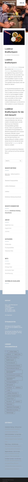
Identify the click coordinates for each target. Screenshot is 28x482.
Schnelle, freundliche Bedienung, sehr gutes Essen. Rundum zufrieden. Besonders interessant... (13, 463)
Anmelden (7, 263)
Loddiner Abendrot (11, 393)
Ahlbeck (8, 354)
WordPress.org (9, 273)
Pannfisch (9, 401)
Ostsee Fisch (10, 398)
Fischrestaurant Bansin (12, 368)
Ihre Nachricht (8, 315)
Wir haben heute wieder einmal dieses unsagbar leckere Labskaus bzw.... (13, 439)
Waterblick (9, 404)
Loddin (8, 390)
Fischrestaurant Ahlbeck (13, 365)
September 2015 (9, 225)
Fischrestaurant (10, 362)
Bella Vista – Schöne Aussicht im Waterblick (12, 174)
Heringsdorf (9, 384)
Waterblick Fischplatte (12, 407)
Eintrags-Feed (8, 267)
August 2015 (8, 228)
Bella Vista (17, 354)
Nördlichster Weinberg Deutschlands (13, 197)
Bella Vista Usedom (12, 357)
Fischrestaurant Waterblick (10, 378)
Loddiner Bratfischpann (12, 67)
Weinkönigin (10, 412)
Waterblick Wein (9, 251)
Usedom (17, 401)
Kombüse (9, 387)
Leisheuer (8, 55)
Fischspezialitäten (15, 55)
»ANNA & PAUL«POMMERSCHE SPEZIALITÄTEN (13, 286)
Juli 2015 (7, 231)
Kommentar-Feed (9, 270)
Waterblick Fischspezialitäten (11, 180)
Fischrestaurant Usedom (13, 375)
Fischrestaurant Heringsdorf (10, 371)
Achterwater (8, 244)
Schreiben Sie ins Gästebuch (12, 469)
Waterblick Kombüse (12, 410)
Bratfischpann (10, 360)
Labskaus (7, 191)
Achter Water (13, 351)
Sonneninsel (16, 143)
